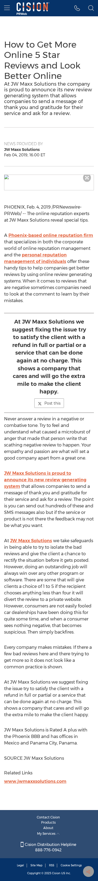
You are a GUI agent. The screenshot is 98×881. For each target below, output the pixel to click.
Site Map (36, 865)
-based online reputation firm (50, 235)
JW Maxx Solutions (31, 540)
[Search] (91, 8)
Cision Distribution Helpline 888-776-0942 (50, 847)
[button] (49, 177)
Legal (20, 865)
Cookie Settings (71, 865)
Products (48, 822)
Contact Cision (48, 817)
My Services (46, 834)
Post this (52, 403)
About (48, 828)
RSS (51, 865)
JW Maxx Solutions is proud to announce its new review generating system (45, 480)
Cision (56, 873)
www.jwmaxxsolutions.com (35, 781)
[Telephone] (77, 8)
